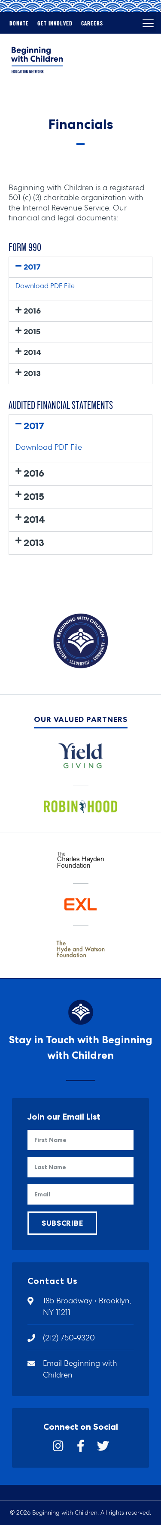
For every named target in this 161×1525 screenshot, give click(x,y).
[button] (148, 24)
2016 (32, 311)
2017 (32, 267)
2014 (32, 352)
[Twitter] (103, 1446)
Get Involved (55, 23)
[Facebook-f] (81, 1446)
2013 (32, 373)
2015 (32, 331)
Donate (19, 23)
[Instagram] (58, 1446)
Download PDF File (45, 285)
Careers (92, 23)
